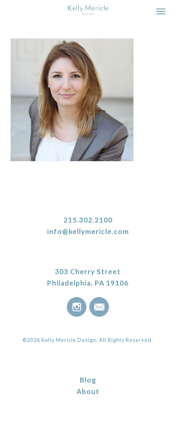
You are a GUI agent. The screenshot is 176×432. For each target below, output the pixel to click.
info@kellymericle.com (88, 231)
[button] (160, 11)
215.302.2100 (88, 220)
